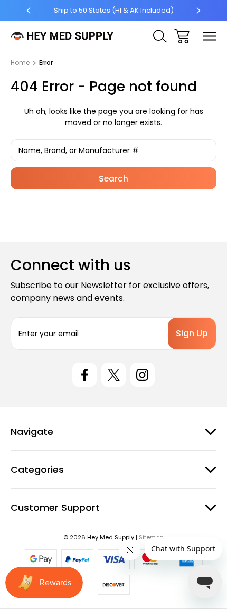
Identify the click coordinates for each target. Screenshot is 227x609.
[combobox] (113, 150)
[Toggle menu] (209, 36)
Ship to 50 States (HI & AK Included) (114, 10)
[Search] (160, 36)
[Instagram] (142, 375)
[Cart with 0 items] (182, 36)
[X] (113, 375)
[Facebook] (84, 375)
